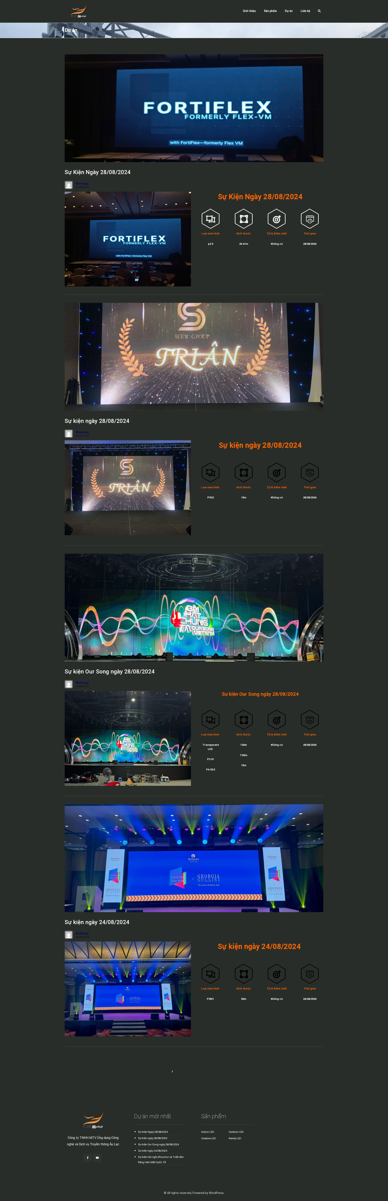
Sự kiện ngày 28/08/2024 (152, 1138)
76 (203, 1071)
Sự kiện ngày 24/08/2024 (152, 1150)
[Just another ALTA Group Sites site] (75, 11)
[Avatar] (69, 185)
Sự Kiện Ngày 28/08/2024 (153, 1131)
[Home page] (305, 30)
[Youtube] (97, 1158)
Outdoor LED (236, 1131)
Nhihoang (82, 183)
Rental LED (235, 1138)
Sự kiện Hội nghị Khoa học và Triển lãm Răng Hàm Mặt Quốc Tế (161, 1159)
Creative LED (208, 1138)
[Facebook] (87, 1158)
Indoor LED (207, 1131)
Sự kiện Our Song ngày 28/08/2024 (158, 1144)
